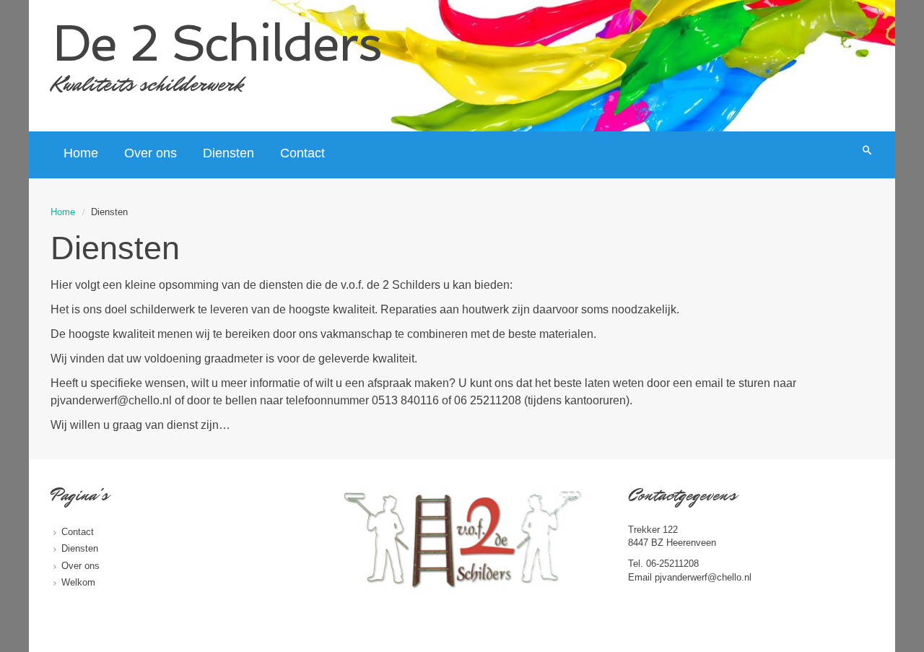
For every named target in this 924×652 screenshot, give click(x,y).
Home (63, 212)
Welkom (78, 582)
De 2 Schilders (217, 43)
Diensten (79, 548)
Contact (77, 531)
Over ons (80, 565)
